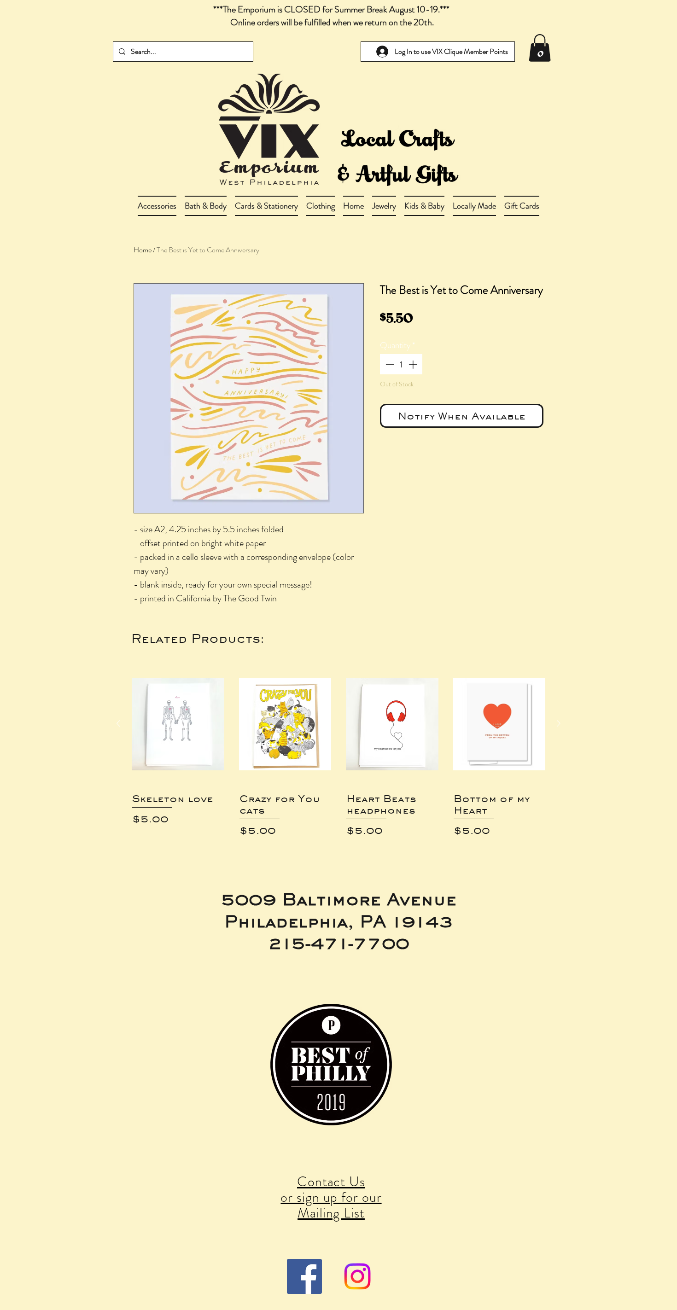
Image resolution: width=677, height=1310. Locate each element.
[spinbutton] (401, 364)
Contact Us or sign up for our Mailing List (330, 1197)
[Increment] (413, 364)
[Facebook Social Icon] (304, 1276)
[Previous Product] (118, 723)
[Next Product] (558, 723)
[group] (338, 754)
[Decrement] (389, 364)
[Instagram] (357, 1276)
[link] (539, 48)
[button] (206, 206)
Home (143, 250)
